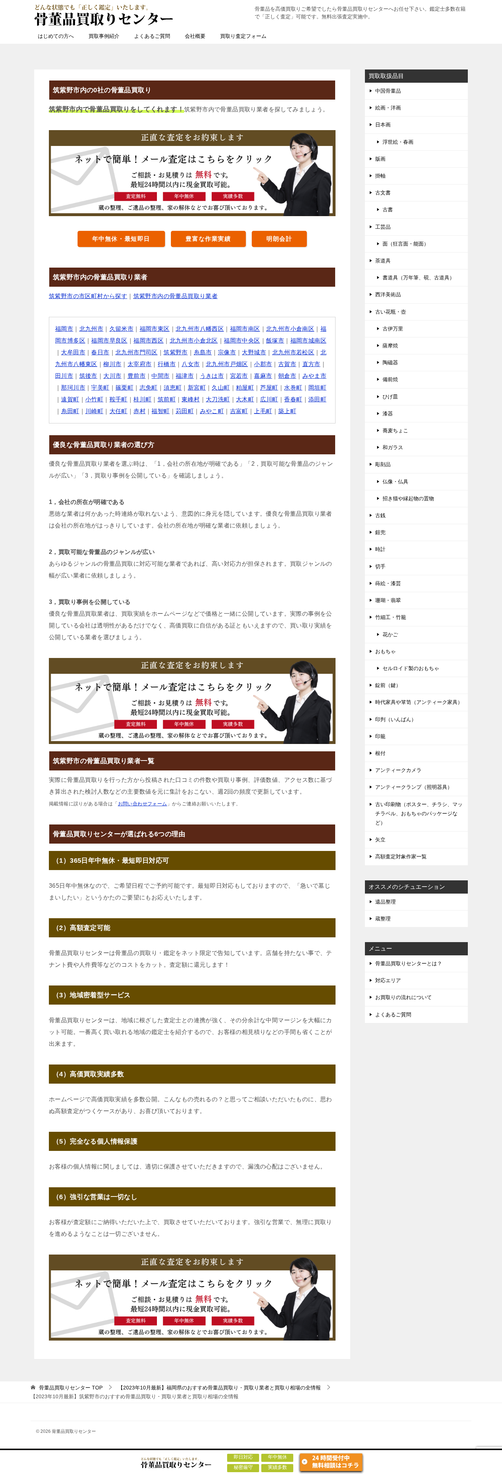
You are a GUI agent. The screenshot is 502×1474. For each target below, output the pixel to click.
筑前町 (167, 399)
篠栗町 (124, 387)
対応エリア (388, 980)
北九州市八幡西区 (200, 329)
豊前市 (137, 376)
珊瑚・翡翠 (388, 600)
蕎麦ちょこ (395, 430)
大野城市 (254, 352)
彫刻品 (383, 464)
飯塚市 (275, 340)
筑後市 (88, 376)
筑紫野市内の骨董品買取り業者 (175, 296)
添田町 (317, 399)
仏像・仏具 (395, 481)
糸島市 (203, 352)
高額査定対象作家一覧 (401, 856)
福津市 (185, 376)
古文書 (383, 193)
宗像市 (227, 352)
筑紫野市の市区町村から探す (88, 296)
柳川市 (112, 364)
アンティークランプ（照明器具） (413, 787)
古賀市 (287, 364)
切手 (380, 566)
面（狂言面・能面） (406, 244)
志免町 (149, 387)
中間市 (160, 376)
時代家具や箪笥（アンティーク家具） (419, 702)
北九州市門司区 (136, 352)
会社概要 (195, 36)
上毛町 (263, 411)
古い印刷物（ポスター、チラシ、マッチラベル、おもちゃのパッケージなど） (419, 813)
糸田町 (70, 411)
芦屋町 (269, 387)
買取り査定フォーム (243, 36)
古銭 (380, 515)
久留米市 (122, 329)
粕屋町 (245, 387)
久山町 (221, 387)
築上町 (287, 411)
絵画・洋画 (388, 108)
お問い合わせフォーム (142, 803)
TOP (71, 1388)
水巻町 (293, 387)
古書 (388, 209)
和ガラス (393, 447)
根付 (380, 753)
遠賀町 (70, 399)
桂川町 (142, 399)
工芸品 (383, 227)
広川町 (269, 399)
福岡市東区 (155, 329)
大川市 (112, 376)
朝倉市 (287, 376)
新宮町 (197, 387)
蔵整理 (383, 919)
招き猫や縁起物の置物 (408, 498)
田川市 (64, 376)
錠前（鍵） (388, 685)
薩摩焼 (390, 345)
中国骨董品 (388, 91)
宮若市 (239, 376)
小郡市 (263, 364)
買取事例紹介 (104, 36)
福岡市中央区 (242, 340)
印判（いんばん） (395, 719)
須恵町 (173, 387)
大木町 (245, 399)
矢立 (380, 839)
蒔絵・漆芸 (388, 583)
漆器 (388, 413)
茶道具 (383, 261)
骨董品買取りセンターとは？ (408, 963)
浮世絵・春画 (398, 142)
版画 (380, 159)
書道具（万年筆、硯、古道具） (419, 277)
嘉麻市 (263, 376)
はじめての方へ (56, 36)
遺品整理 (385, 902)
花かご (390, 634)
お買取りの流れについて (403, 997)
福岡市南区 (245, 329)
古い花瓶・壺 (390, 312)
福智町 (160, 411)
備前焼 (390, 379)
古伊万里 (393, 329)
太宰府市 (140, 364)
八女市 (191, 364)
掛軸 (380, 176)
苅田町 (185, 411)
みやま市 (314, 376)
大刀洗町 (218, 399)
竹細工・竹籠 (390, 617)
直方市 (311, 364)
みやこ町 (212, 411)
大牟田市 (73, 352)
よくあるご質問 (152, 36)
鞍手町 (119, 399)
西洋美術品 (388, 294)
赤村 (139, 411)
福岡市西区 (148, 340)
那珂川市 (73, 387)
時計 (380, 549)
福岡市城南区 (308, 340)
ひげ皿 (390, 397)
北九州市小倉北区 (194, 340)
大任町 (119, 411)
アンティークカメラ (398, 770)
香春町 (293, 399)
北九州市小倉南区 (290, 329)
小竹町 (94, 399)
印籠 (380, 736)
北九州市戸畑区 (227, 364)
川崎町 (94, 411)
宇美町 (100, 387)
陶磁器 (390, 362)
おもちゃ (385, 651)
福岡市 (64, 329)
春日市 (100, 352)
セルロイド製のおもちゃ (411, 668)
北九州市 (91, 329)
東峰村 (191, 399)
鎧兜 (380, 532)
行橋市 (167, 364)
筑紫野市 (176, 352)
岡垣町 (317, 387)
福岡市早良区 (109, 340)
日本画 (383, 125)
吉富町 (239, 411)
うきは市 (212, 376)
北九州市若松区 (293, 352)
